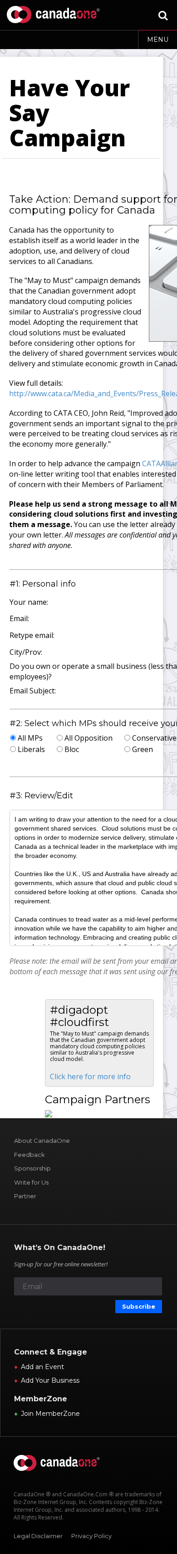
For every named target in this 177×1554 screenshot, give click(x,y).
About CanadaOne (42, 1140)
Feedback (29, 1154)
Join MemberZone (50, 1414)
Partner (25, 1196)
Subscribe (138, 1306)
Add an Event (42, 1367)
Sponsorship (32, 1168)
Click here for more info (90, 1076)
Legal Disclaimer (38, 1535)
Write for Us (31, 1182)
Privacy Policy (91, 1535)
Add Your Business (50, 1380)
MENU (157, 39)
